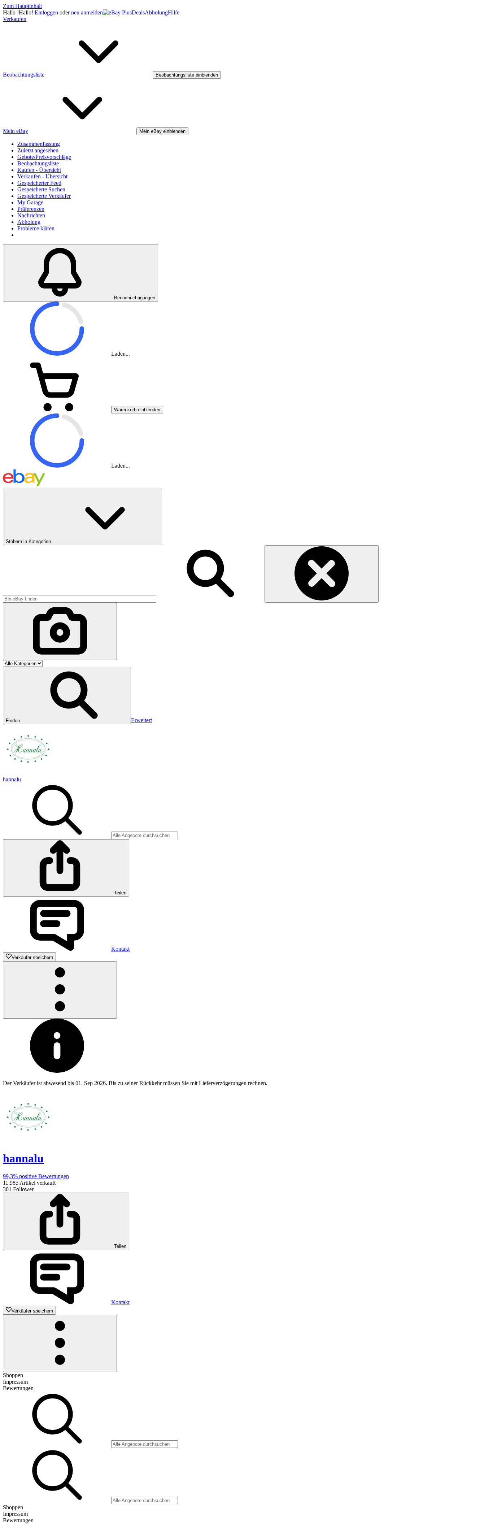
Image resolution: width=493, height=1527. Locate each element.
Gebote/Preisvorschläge (44, 157)
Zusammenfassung (38, 144)
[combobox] (79, 599)
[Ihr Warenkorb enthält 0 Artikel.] (57, 409)
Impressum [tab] (15, 1382)
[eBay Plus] (117, 12)
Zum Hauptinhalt (22, 6)
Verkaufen (14, 19)
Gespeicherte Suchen (41, 189)
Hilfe (173, 12)
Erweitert (141, 720)
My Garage (30, 202)
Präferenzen (30, 209)
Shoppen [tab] (13, 1375)
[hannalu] (28, 773)
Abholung (156, 12)
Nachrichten (31, 215)
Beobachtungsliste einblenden (187, 75)
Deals (138, 12)
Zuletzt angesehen (37, 150)
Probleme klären (35, 228)
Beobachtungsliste (38, 163)
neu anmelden (87, 12)
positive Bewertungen (36, 1176)
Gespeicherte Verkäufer (44, 196)
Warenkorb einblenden (137, 409)
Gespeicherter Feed (39, 183)
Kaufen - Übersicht (39, 170)
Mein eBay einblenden (162, 131)
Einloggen (46, 12)
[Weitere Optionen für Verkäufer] (60, 990)
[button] (67, 695)
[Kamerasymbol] (60, 631)
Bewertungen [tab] (18, 1388)
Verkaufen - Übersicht (42, 176)
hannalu (12, 779)
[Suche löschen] (322, 574)
